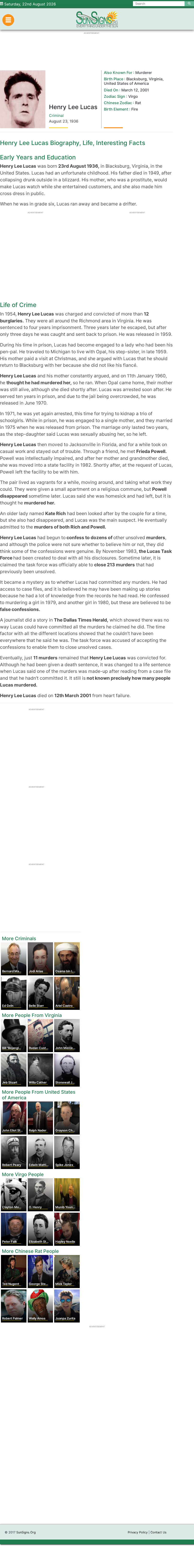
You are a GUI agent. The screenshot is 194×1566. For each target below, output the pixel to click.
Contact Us (158, 1532)
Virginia (156, 79)
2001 (144, 90)
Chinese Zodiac (118, 102)
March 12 (129, 90)
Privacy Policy (138, 1532)
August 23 (58, 121)
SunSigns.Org (26, 1532)
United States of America (126, 83)
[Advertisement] (97, 1459)
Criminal (56, 115)
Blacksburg (136, 79)
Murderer (143, 72)
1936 (74, 121)
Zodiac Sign (114, 96)
